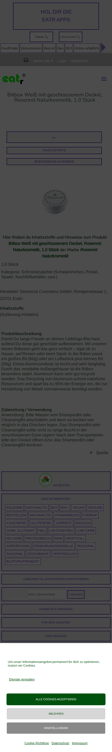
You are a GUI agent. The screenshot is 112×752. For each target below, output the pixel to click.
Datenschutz (60, 743)
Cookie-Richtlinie (36, 743)
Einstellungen (56, 728)
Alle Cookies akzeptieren (56, 699)
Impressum (80, 743)
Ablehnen (56, 713)
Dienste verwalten (22, 679)
